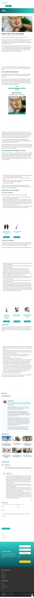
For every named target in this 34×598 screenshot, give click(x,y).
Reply (31, 470)
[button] (2, 396)
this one (16, 204)
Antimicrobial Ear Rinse (12, 368)
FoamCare (25, 268)
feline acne (12, 145)
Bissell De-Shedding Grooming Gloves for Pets (6, 232)
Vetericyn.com (22, 275)
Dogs (3, 534)
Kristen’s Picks (4, 574)
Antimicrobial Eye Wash (7, 367)
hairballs (9, 148)
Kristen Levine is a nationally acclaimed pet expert (16, 402)
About (3, 572)
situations (14, 75)
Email (18, 506)
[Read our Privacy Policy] (30, 558)
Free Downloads (4, 537)
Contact (8, 6)
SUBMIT (25, 561)
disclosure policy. (25, 37)
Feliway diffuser (6, 280)
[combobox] (25, 553)
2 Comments (23, 35)
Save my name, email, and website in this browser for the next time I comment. (16, 513)
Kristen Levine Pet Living (9, 593)
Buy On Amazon (6, 237)
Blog (2, 588)
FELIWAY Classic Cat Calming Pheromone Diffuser (27, 316)
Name (3, 506)
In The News (4, 577)
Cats (18, 35)
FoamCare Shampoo (9, 355)
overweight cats (6, 81)
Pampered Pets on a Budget (23, 406)
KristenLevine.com (12, 421)
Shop (2, 573)
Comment (4, 516)
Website (3, 510)
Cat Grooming (15, 35)
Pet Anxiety (4, 585)
